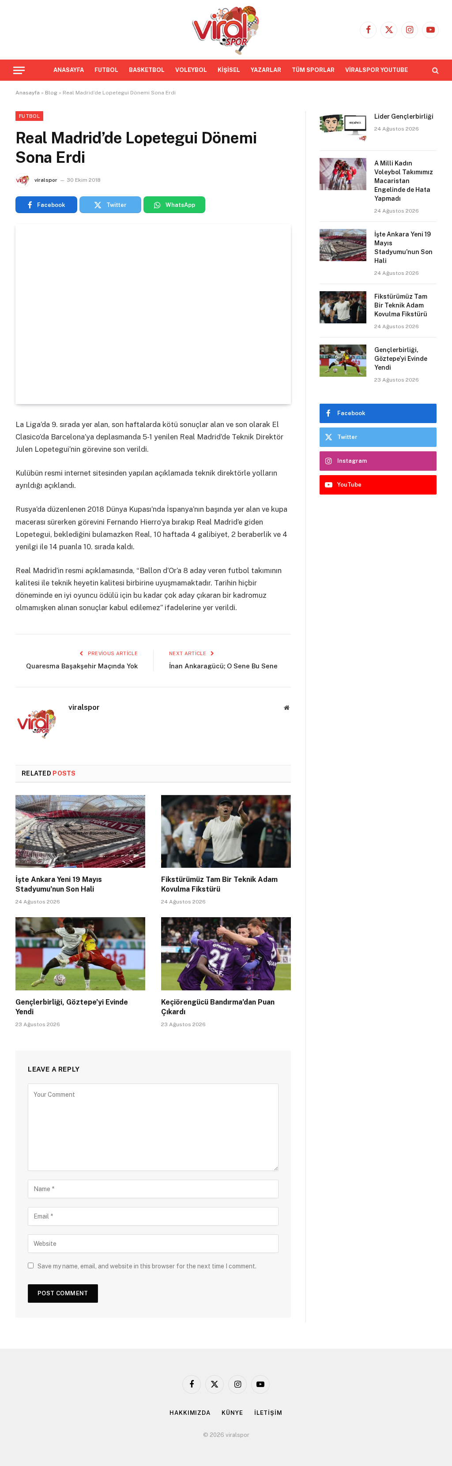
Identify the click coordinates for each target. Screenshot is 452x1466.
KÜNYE (232, 1413)
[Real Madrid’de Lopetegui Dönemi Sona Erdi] (153, 314)
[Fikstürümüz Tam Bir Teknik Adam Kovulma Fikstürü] (226, 831)
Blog (51, 93)
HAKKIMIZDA (190, 1413)
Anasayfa (27, 93)
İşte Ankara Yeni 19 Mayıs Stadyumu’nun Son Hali (58, 884)
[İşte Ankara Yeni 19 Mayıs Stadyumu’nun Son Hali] (80, 831)
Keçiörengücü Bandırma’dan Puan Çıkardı (218, 1007)
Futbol (29, 116)
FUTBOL (106, 70)
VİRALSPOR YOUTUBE (376, 70)
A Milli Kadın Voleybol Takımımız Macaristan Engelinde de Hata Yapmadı (403, 181)
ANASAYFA (68, 70)
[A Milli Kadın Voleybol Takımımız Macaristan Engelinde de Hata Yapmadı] (343, 174)
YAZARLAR (266, 70)
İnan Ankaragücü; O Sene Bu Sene (223, 666)
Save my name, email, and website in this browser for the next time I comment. (147, 1266)
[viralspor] (226, 30)
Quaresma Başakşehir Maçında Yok (82, 666)
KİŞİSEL (229, 70)
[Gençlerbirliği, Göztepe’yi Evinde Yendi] (80, 953)
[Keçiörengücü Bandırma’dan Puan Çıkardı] (226, 953)
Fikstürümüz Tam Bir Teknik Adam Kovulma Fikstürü (219, 884)
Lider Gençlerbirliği (403, 116)
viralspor (45, 180)
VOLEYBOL (191, 70)
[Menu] (19, 70)
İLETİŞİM (268, 1413)
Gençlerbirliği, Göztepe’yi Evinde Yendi (71, 1007)
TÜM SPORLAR (313, 70)
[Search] (434, 70)
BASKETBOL (147, 70)
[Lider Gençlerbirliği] (343, 127)
